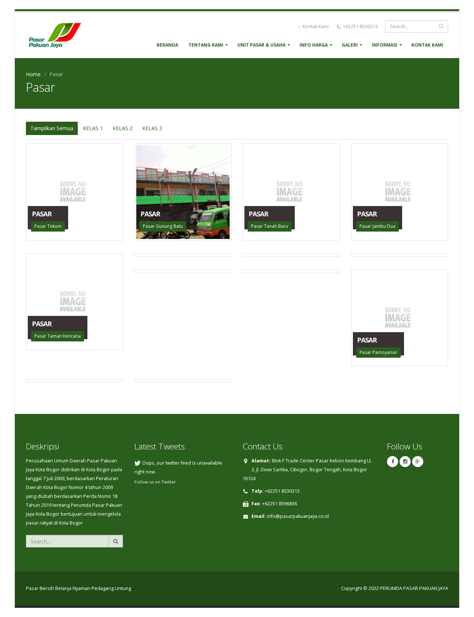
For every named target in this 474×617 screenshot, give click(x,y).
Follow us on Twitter (155, 482)
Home (33, 74)
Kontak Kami (315, 26)
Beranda (167, 45)
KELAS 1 (93, 128)
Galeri (350, 45)
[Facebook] (392, 461)
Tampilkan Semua (51, 128)
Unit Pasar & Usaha (261, 45)
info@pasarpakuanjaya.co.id (298, 516)
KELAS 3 (152, 128)
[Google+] (417, 461)
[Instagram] (405, 461)
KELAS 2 (123, 128)
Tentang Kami (205, 45)
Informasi (384, 45)
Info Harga (314, 45)
